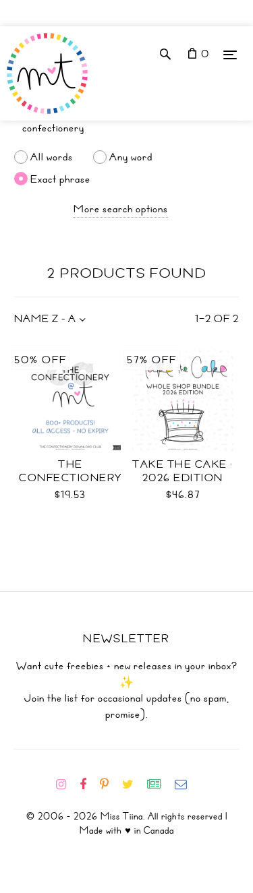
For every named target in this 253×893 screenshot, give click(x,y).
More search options (121, 209)
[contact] (186, 784)
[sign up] (159, 784)
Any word (130, 157)
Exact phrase (60, 179)
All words (51, 157)
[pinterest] (109, 784)
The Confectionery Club (70, 477)
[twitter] (133, 784)
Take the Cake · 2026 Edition (182, 471)
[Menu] (230, 54)
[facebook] (88, 784)
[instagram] (66, 784)
